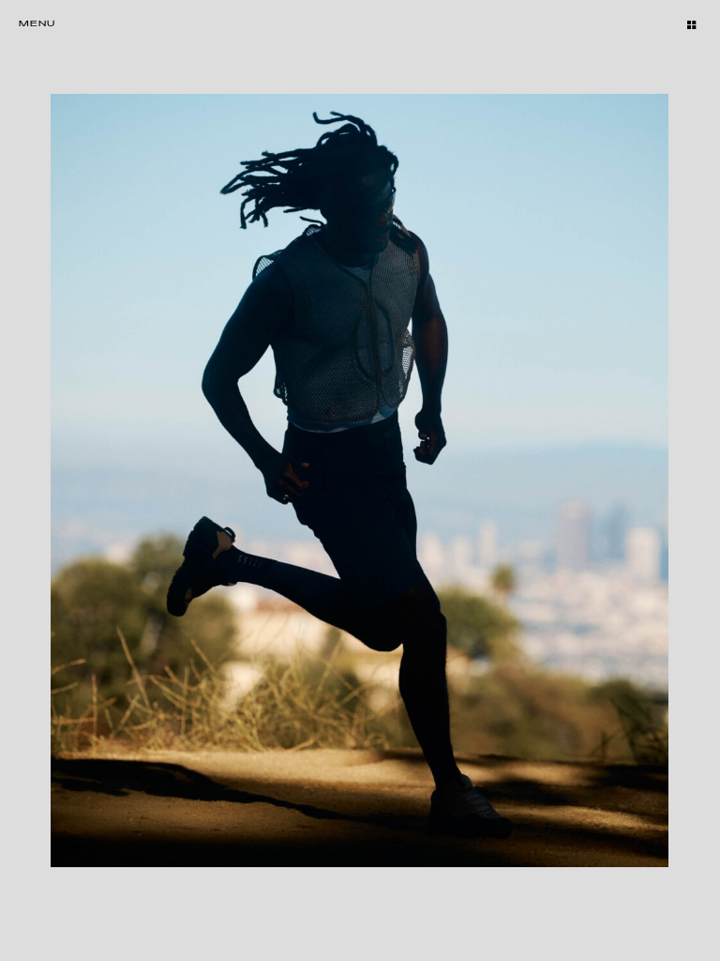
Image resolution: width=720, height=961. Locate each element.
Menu (37, 24)
